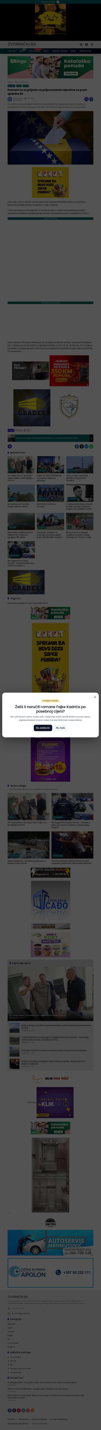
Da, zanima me (43, 728)
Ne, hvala (60, 728)
